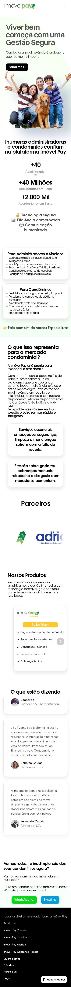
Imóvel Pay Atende (15, 944)
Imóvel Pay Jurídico (15, 937)
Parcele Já (10, 971)
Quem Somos (12, 958)
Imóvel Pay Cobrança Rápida (21, 951)
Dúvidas (9, 965)
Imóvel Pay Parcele (15, 930)
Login (7, 978)
